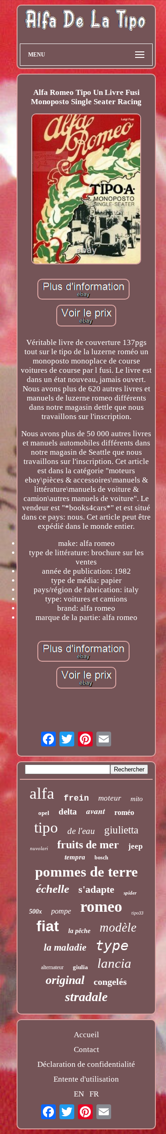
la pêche (79, 930)
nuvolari (39, 848)
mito (136, 798)
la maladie (65, 947)
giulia (80, 967)
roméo (124, 812)
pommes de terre (86, 872)
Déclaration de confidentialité (86, 1064)
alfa (42, 793)
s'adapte (96, 889)
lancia (114, 963)
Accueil (86, 1034)
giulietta (121, 830)
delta (68, 811)
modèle (118, 927)
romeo (101, 906)
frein (76, 798)
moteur (109, 798)
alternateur (52, 967)
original (65, 980)
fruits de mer (88, 845)
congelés (110, 982)
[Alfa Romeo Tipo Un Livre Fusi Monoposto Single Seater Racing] (86, 190)
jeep (135, 846)
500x (35, 911)
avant (95, 811)
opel (43, 812)
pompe (61, 911)
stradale (86, 997)
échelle (52, 889)
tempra (75, 857)
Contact (86, 1049)
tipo (46, 827)
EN (79, 1094)
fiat (47, 926)
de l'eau (81, 831)
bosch (101, 857)
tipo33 (137, 912)
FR (94, 1094)
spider (130, 893)
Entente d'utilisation (86, 1079)
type (112, 945)
